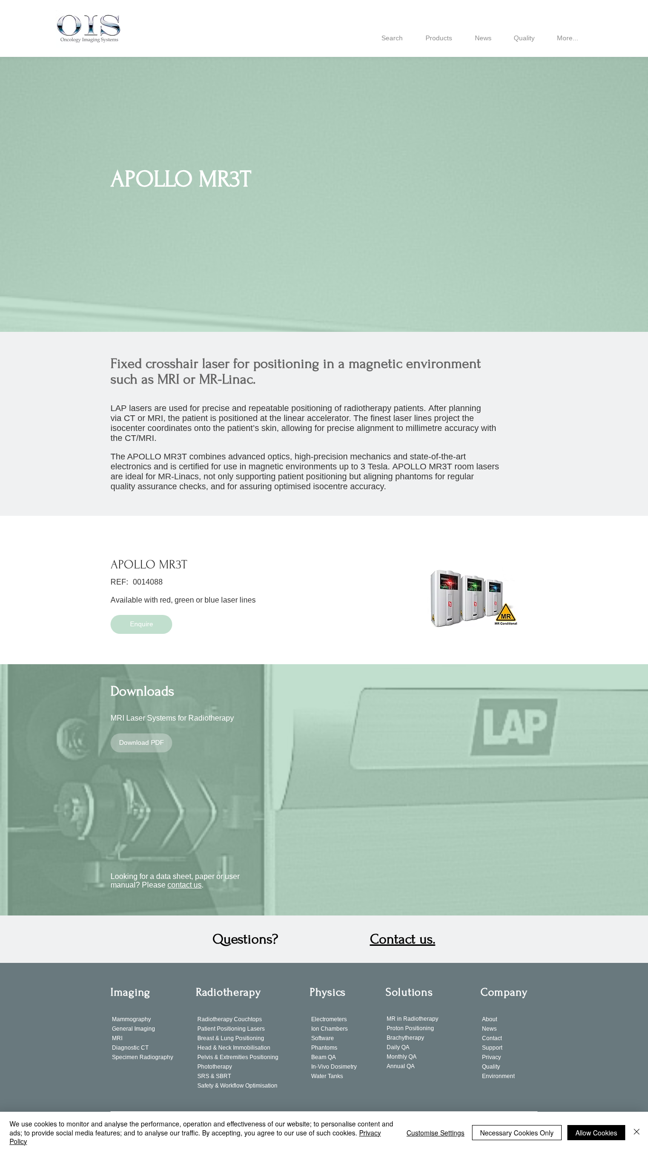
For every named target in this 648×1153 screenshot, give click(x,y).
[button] (141, 624)
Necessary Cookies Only (517, 1132)
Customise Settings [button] (435, 1132)
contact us (184, 885)
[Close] (636, 1132)
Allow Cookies (596, 1132)
